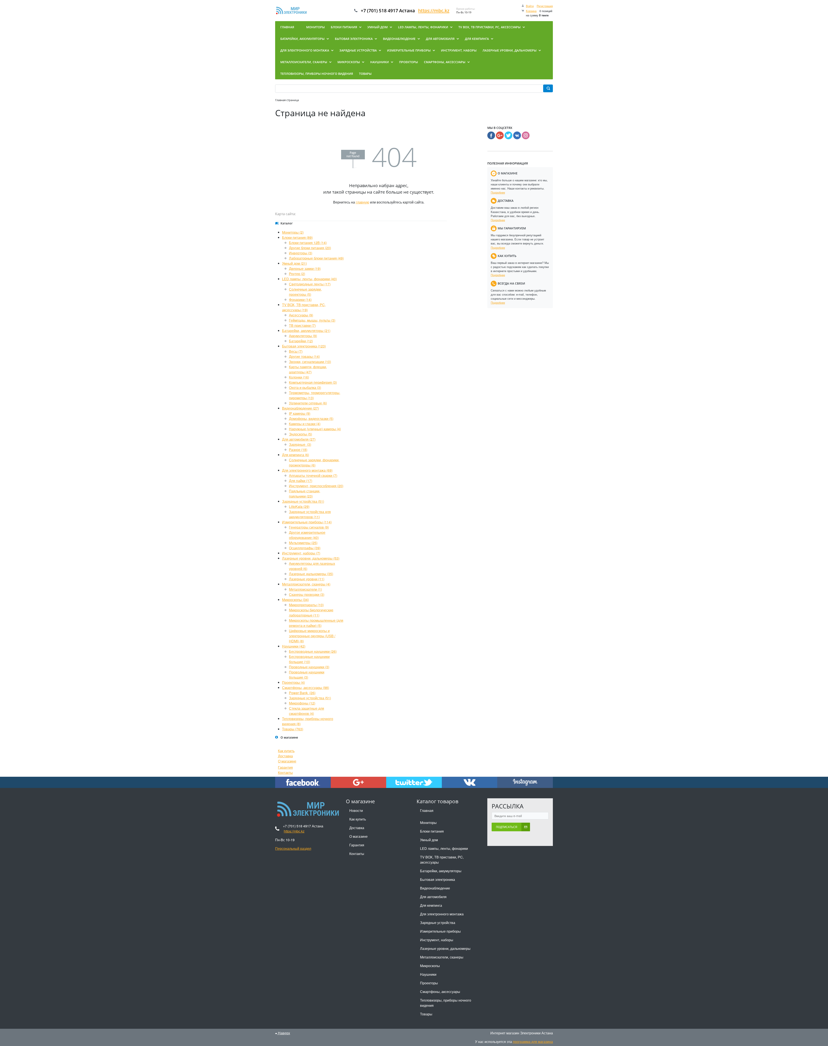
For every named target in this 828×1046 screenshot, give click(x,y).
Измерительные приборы (440, 931)
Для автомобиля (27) (298, 439)
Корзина (531, 11)
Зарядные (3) (300, 444)
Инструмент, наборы (436, 939)
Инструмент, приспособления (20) (316, 485)
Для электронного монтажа (442, 913)
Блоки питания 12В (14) (308, 242)
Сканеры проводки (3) (306, 594)
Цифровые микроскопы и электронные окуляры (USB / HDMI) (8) (312, 636)
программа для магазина (533, 1041)
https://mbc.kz (433, 11)
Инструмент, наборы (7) (301, 553)
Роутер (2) (297, 273)
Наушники (428, 974)
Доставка (285, 755)
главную (362, 202)
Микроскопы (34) (295, 599)
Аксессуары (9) (301, 315)
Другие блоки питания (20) (310, 247)
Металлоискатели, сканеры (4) (306, 584)
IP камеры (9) (299, 413)
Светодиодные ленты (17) (310, 284)
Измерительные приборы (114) (307, 522)
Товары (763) (292, 729)
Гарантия (285, 767)
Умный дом (429, 839)
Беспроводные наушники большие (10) (309, 659)
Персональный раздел (293, 848)
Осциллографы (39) (304, 547)
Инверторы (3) (300, 253)
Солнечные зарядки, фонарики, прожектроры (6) (314, 462)
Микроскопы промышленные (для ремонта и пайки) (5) (316, 623)
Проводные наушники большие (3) (306, 675)
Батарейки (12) (301, 340)
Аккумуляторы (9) (303, 335)
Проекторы (429, 982)
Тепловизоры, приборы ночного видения (445, 1003)
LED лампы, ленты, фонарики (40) (309, 278)
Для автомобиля (433, 896)
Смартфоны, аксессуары (440, 991)
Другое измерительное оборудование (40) (307, 535)
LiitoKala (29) (299, 506)
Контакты (285, 772)
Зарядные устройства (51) (303, 501)
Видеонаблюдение (435, 888)
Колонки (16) (299, 377)
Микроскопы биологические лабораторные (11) (311, 613)
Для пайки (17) (300, 480)
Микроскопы (430, 965)
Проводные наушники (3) (309, 666)
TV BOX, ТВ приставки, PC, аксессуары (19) (304, 307)
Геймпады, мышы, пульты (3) (312, 320)
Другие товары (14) (304, 356)
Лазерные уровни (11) (306, 578)
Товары (426, 1014)
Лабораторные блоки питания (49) (316, 258)
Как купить (286, 750)
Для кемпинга (431, 905)
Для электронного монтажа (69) (307, 470)
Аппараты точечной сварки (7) (313, 475)
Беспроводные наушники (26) (313, 651)
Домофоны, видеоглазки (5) (311, 418)
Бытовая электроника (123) (304, 346)
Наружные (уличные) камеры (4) (315, 428)
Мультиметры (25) (303, 542)
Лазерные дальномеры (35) (311, 573)
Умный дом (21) (294, 263)
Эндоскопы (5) (300, 434)
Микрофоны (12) (302, 703)
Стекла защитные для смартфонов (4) (306, 711)
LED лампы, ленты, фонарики (444, 848)
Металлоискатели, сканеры (441, 957)
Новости (356, 810)
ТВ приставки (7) (302, 325)
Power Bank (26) (302, 692)
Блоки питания (432, 831)
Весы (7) (296, 351)
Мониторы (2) (293, 232)
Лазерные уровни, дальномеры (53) (310, 558)
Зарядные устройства (437, 922)
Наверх (283, 1032)
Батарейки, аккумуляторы (440, 870)
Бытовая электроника (437, 879)
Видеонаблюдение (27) (300, 408)
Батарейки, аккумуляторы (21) (306, 330)
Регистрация (545, 6)
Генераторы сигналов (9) (309, 527)
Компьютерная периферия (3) (313, 382)
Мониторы (428, 822)
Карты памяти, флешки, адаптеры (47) (308, 369)
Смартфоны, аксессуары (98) (305, 687)
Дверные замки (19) (305, 268)
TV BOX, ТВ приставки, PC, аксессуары (442, 860)
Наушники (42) (293, 646)
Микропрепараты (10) (306, 604)
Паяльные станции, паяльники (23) (304, 494)
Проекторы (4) (293, 682)
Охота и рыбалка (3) (305, 387)
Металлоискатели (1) (305, 589)
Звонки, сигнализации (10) (310, 361)
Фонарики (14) (300, 299)
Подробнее (498, 192)
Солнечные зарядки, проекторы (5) (305, 292)
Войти (530, 6)
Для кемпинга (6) (295, 454)
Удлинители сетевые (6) (308, 403)
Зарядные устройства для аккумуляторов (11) (310, 514)
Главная (426, 810)
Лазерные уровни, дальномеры (445, 948)
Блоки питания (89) (297, 237)
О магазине (287, 761)
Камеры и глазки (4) (304, 423)
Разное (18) (298, 449)
